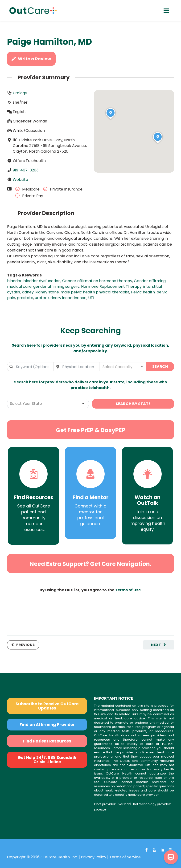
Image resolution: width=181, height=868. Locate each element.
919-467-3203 (25, 170)
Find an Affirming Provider (47, 724)
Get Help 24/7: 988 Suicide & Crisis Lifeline (47, 760)
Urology (20, 93)
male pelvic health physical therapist (95, 292)
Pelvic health (143, 292)
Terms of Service (125, 857)
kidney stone (47, 292)
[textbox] (123, 366)
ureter (41, 297)
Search (160, 366)
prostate (25, 297)
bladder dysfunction (42, 281)
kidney (28, 292)
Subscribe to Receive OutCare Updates (47, 706)
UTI (91, 297)
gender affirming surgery (56, 286)
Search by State (133, 403)
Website (20, 179)
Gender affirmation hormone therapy (97, 281)
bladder (14, 281)
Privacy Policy (93, 857)
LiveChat (123, 804)
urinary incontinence (67, 297)
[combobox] (30, 366)
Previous (25, 644)
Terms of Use (128, 590)
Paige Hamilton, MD (49, 42)
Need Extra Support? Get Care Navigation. (91, 564)
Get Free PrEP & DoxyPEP (90, 430)
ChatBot (100, 810)
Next (156, 644)
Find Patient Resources (47, 741)
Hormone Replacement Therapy (111, 286)
